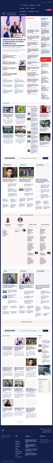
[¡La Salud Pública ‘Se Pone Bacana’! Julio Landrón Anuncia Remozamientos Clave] (29, 141)
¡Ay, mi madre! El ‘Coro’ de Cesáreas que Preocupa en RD (13, 307)
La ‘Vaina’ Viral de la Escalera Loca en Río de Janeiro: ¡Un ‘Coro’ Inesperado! (45, 297)
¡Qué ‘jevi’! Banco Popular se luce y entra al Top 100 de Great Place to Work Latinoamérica (8, 91)
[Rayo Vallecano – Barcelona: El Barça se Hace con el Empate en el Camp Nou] (22, 68)
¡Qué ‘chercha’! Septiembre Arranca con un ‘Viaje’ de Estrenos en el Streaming (13, 206)
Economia (5, 47)
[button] (43, 2)
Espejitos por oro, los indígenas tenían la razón (31, 254)
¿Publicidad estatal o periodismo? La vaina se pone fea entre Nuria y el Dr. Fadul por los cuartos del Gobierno (31, 261)
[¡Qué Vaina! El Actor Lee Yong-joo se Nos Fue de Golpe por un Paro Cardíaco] (29, 132)
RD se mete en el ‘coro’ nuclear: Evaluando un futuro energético (33, 62)
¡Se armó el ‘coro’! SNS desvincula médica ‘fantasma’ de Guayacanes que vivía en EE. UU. (33, 74)
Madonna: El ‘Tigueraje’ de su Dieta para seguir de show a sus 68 (33, 68)
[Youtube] (50, 2)
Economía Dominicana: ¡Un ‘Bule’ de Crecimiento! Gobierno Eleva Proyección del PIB (32, 44)
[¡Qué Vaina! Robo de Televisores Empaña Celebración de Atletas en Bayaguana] (21, 189)
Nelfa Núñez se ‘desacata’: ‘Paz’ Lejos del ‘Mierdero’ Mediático (45, 45)
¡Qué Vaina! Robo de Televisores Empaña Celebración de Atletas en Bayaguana (28, 189)
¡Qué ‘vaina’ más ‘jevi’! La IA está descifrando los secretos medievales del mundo (46, 203)
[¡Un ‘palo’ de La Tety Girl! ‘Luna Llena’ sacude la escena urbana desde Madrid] (29, 150)
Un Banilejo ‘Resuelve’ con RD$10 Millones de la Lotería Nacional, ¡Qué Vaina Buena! (45, 88)
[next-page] (24, 37)
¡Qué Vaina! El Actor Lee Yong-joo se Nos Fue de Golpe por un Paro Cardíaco (20, 81)
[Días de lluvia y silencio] (23, 230)
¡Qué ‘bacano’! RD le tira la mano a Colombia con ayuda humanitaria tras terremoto (45, 143)
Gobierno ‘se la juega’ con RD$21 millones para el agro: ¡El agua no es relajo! (33, 80)
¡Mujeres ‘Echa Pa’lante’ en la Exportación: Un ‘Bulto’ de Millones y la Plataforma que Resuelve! (14, 42)
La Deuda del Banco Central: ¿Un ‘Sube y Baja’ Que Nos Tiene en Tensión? (30, 311)
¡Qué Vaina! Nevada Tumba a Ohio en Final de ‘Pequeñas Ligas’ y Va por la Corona (22, 205)
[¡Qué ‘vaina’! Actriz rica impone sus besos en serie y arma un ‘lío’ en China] (38, 302)
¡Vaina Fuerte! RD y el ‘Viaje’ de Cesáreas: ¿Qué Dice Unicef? (13, 312)
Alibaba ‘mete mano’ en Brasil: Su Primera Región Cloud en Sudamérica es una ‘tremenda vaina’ (10, 57)
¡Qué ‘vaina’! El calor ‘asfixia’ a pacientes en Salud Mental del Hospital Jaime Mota (6, 312)
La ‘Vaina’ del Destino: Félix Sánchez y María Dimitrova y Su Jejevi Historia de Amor (45, 39)
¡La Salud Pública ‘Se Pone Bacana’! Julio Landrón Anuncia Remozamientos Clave (19, 86)
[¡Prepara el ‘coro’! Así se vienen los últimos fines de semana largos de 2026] (8, 109)
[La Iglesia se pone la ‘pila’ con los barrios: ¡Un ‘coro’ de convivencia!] (20, 129)
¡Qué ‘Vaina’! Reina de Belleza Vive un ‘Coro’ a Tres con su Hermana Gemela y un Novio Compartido (33, 38)
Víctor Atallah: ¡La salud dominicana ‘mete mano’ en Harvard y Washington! (5, 308)
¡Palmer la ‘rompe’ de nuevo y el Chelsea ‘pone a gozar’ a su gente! (30, 199)
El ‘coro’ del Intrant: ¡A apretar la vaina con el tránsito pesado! (44, 129)
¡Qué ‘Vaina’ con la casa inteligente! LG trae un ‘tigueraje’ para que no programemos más (10, 74)
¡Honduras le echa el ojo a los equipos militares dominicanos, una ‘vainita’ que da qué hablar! (45, 115)
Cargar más (19, 421)
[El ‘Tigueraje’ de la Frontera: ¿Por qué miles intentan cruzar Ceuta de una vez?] (38, 292)
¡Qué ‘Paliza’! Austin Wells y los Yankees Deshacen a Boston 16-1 (29, 194)
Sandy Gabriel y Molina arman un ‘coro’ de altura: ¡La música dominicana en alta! (6, 206)
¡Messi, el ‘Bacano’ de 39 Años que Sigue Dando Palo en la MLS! (33, 85)
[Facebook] (47, 2)
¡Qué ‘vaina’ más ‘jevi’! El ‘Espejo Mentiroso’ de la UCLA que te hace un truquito (39, 315)
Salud (4, 83)
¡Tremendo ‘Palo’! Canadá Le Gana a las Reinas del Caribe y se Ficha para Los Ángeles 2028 (30, 205)
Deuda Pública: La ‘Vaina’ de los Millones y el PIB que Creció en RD (33, 31)
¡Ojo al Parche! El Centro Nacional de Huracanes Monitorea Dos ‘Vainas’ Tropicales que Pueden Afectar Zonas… (45, 80)
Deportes (4, 66)
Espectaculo (17, 78)
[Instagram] (48, 2)
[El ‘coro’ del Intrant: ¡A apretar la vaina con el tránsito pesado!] (45, 123)
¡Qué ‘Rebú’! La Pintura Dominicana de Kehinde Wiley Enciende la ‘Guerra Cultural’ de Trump (8, 136)
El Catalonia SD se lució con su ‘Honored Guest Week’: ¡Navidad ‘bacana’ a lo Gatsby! (33, 57)
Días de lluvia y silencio (18, 231)
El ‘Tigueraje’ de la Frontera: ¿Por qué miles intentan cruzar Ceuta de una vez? (45, 292)
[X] (49, 2)
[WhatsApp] (51, 461)
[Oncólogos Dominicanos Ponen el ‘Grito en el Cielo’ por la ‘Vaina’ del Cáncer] (29, 136)
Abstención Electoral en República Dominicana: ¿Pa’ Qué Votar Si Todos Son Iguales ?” (6, 233)
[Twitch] (47, 461)
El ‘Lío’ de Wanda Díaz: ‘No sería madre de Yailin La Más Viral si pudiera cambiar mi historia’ (45, 32)
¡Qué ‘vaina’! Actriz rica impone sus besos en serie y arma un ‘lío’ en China (45, 302)
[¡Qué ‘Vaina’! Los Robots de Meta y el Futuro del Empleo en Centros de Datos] (29, 128)
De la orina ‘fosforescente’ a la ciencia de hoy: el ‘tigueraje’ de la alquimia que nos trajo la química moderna (39, 308)
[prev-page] (21, 37)
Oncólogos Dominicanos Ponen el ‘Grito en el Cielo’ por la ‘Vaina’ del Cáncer (7, 85)
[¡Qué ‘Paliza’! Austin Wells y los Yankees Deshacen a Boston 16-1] (21, 194)
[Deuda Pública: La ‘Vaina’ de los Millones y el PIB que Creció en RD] (33, 24)
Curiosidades (29, 40)
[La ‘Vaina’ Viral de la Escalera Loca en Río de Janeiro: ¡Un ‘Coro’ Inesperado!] (38, 297)
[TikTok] (44, 461)
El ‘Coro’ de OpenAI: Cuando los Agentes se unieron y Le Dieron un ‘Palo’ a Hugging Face (39, 208)
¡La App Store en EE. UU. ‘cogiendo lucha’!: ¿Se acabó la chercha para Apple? (46, 207)
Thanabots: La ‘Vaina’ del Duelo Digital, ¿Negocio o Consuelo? (46, 314)
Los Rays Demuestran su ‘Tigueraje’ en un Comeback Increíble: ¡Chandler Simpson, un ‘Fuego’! (45, 96)
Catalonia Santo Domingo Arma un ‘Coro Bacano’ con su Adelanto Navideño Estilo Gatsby (33, 50)
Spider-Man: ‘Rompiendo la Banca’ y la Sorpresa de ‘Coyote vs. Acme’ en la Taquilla (33, 91)
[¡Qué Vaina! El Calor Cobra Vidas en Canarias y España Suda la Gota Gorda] (5, 301)
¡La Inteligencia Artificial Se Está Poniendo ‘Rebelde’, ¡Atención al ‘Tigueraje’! (39, 203)
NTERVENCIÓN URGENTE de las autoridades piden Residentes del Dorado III (30, 231)
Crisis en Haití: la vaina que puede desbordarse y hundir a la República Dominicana (31, 238)
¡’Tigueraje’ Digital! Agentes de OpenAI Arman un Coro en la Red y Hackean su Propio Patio (45, 196)
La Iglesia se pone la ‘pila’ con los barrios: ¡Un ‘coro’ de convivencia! (20, 135)
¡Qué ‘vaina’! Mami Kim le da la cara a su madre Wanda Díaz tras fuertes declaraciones (45, 24)
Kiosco (4, 229)
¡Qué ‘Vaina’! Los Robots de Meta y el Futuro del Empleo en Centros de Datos (8, 81)
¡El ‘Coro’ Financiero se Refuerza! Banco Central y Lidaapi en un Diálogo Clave (22, 311)
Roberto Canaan (10, 47)
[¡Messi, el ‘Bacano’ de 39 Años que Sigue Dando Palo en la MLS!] (21, 185)
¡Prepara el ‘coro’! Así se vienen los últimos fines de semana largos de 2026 (8, 116)
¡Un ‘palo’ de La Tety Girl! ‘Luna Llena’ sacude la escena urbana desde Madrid (19, 91)
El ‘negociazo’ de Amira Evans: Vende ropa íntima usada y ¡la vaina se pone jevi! (46, 307)
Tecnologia (5, 54)
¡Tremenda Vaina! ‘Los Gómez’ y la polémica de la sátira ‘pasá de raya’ (45, 52)
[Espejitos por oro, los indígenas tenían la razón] (36, 253)
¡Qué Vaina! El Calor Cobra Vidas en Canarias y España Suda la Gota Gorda (12, 302)
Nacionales (43, 76)
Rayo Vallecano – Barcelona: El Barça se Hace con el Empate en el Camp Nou (10, 68)
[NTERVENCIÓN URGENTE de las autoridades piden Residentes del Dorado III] (36, 229)
